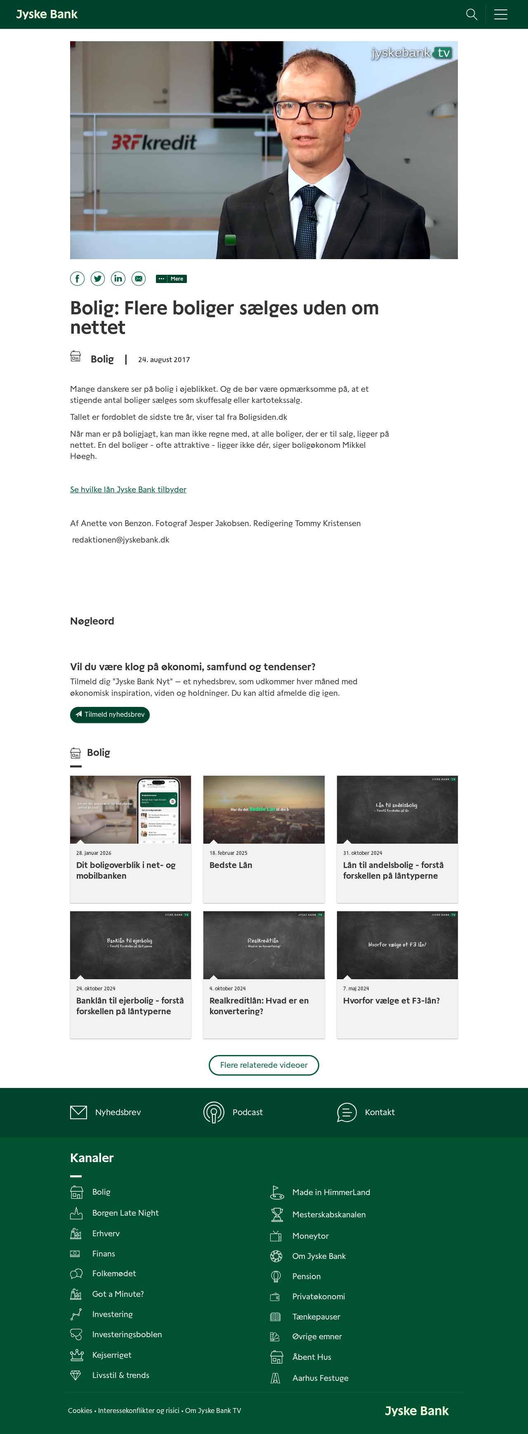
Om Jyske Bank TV (213, 1410)
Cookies (80, 1410)
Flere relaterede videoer (264, 1065)
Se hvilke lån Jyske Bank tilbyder (128, 489)
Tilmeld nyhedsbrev (113, 714)
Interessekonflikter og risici (138, 1410)
